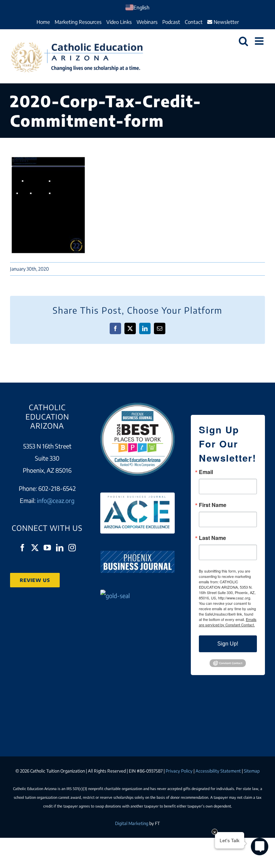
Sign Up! (227, 643)
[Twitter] (35, 547)
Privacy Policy (179, 771)
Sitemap (252, 771)
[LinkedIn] (59, 547)
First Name (212, 505)
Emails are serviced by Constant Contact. (228, 622)
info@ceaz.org (55, 500)
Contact (194, 22)
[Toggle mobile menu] (260, 41)
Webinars (147, 22)
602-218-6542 (57, 488)
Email (206, 472)
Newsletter (225, 22)
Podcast (171, 22)
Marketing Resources (78, 22)
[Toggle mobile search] (243, 41)
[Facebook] (22, 547)
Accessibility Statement (218, 771)
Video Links (119, 22)
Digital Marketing (131, 823)
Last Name (212, 538)
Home (43, 22)
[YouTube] (47, 547)
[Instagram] (72, 547)
